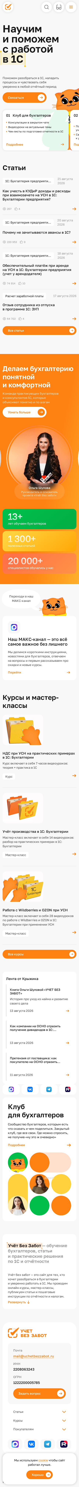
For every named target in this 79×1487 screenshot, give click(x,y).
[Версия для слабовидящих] (58, 7)
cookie (43, 1460)
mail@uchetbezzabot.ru (33, 1356)
